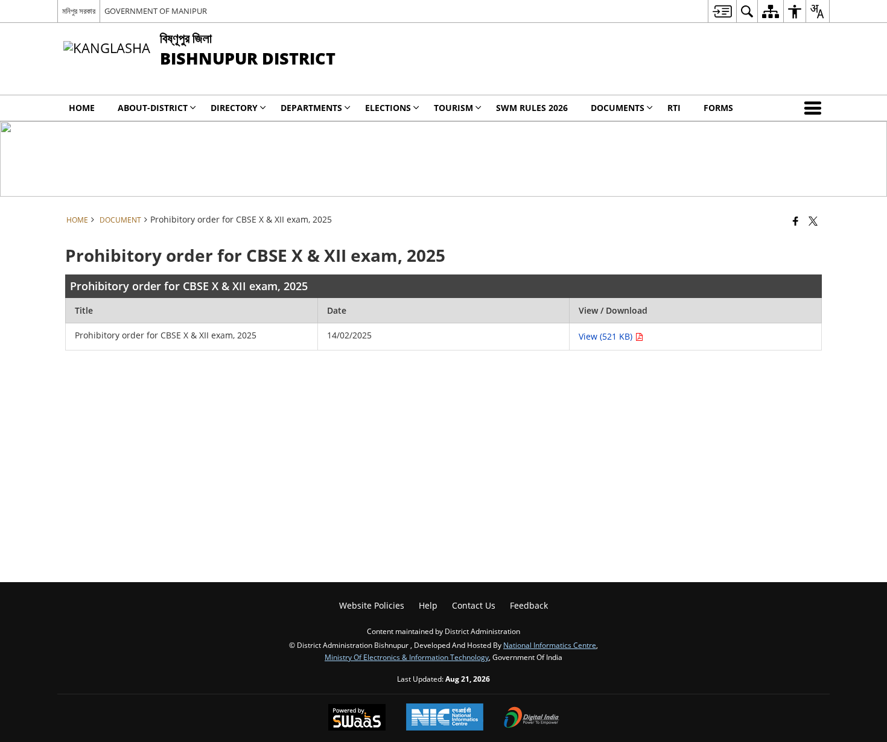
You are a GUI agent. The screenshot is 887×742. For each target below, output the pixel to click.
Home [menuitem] (82, 107)
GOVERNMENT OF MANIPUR (155, 10)
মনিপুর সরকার (78, 10)
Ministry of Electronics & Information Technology (407, 657)
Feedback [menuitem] (529, 605)
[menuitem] (722, 11)
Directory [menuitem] (234, 107)
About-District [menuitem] (153, 107)
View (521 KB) (607, 336)
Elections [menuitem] (388, 107)
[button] (815, 108)
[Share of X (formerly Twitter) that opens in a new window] (813, 221)
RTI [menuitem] (674, 107)
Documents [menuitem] (617, 107)
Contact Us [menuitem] (473, 605)
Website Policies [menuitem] (371, 605)
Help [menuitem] (428, 605)
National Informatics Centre (549, 645)
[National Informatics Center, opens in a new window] (444, 718)
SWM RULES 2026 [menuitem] (532, 107)
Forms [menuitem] (718, 107)
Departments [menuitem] (311, 107)
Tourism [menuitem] (453, 107)
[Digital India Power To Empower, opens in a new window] (531, 718)
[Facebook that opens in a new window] (795, 221)
